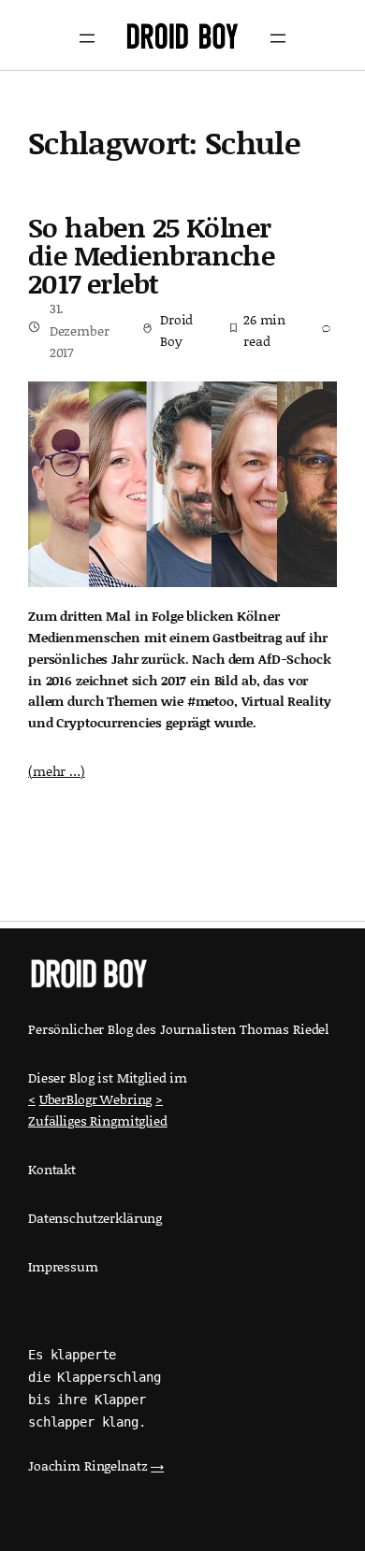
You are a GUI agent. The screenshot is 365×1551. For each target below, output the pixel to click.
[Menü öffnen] (87, 38)
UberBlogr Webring (96, 1099)
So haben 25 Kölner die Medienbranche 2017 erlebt (151, 255)
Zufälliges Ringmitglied (98, 1120)
